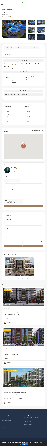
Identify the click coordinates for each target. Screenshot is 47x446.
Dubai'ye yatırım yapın (6, 420)
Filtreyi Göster (7, 12)
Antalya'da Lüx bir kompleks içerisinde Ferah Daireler (15, 392)
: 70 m (20, 398)
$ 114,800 (8, 385)
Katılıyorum (25, 444)
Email (14, 171)
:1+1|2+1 (6, 358)
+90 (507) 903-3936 (17, 168)
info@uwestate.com (28, 424)
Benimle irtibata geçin (23, 206)
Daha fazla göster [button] (7, 54)
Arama (23, 245)
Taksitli (6, 370)
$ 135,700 (8, 304)
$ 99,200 (7, 345)
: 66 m (15, 358)
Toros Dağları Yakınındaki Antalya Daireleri (13, 312)
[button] (12, 180)
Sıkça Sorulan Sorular (6, 418)
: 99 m (15, 318)
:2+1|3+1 (6, 318)
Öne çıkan (13, 258)
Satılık (8, 258)
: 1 (11, 318)
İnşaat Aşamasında (13, 370)
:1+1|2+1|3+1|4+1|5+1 (8, 398)
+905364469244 (27, 421)
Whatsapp (15, 170)
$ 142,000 (8, 273)
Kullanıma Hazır (8, 289)
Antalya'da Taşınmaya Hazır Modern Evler (13, 352)
